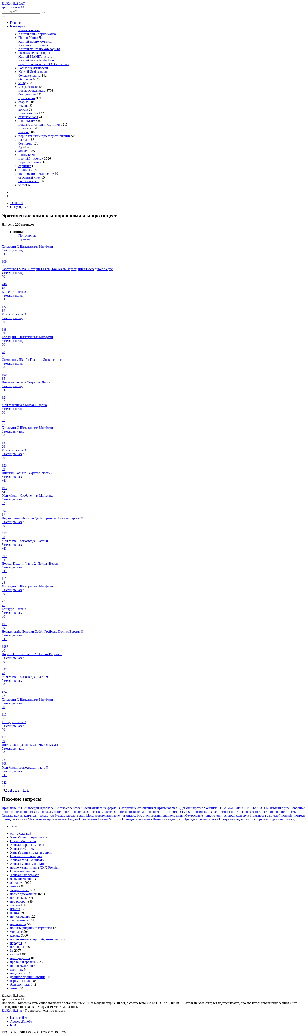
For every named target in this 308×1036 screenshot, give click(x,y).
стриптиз (24, 166)
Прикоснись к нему (282, 811)
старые (23, 102)
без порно (25, 143)
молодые (24, 128)
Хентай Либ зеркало (33, 71)
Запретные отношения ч (138, 808)
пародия (24, 139)
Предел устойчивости (56, 811)
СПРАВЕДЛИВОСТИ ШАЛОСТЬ (243, 808)
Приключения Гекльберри (20, 808)
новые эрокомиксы (32, 90)
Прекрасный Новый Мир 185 (100, 819)
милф (22, 83)
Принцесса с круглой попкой (271, 815)
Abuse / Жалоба (21, 1021)
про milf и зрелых (30, 158)
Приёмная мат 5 (168, 808)
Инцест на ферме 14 (106, 808)
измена (23, 105)
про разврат (26, 98)
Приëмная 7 (31, 811)
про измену (26, 120)
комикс (23, 132)
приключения (28, 113)
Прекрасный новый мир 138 (148, 811)
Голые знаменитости (33, 68)
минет (22, 185)
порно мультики (29, 162)
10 (24, 790)
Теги (13, 826)
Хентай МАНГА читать (35, 56)
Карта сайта (18, 1017)
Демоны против (229, 811)
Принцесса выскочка (137, 819)
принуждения (28, 154)
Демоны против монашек (198, 808)
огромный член (29, 177)
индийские (26, 170)
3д (20, 147)
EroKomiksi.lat (12, 1010)
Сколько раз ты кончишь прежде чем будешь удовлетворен (43, 815)
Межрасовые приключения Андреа (53, 819)
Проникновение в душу (166, 815)
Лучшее (24, 239)
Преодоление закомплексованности (65, 808)
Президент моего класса (201, 819)
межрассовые (28, 87)
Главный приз (278, 808)
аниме (22, 151)
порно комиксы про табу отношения (44, 136)
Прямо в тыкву (179, 811)
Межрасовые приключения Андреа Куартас (117, 815)
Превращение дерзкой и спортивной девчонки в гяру (257, 819)
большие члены (29, 75)
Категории (17, 26)
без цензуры (27, 94)
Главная (15, 22)
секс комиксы (28, 117)
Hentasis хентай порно (34, 53)
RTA (13, 1025)
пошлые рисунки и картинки (39, 124)
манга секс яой (29, 30)
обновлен (25, 79)
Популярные (19, 207)
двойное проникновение (36, 173)
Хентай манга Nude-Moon (37, 60)
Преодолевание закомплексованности (99, 811)
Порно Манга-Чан (31, 37)
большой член (28, 181)
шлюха (23, 109)
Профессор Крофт (255, 811)
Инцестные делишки (168, 819)
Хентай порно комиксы (35, 41)
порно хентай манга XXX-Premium (43, 64)
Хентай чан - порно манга (37, 34)
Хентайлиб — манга (33, 45)
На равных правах (204, 811)
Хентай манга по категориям (39, 49)
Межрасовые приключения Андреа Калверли (216, 815)
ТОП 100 (16, 203)
